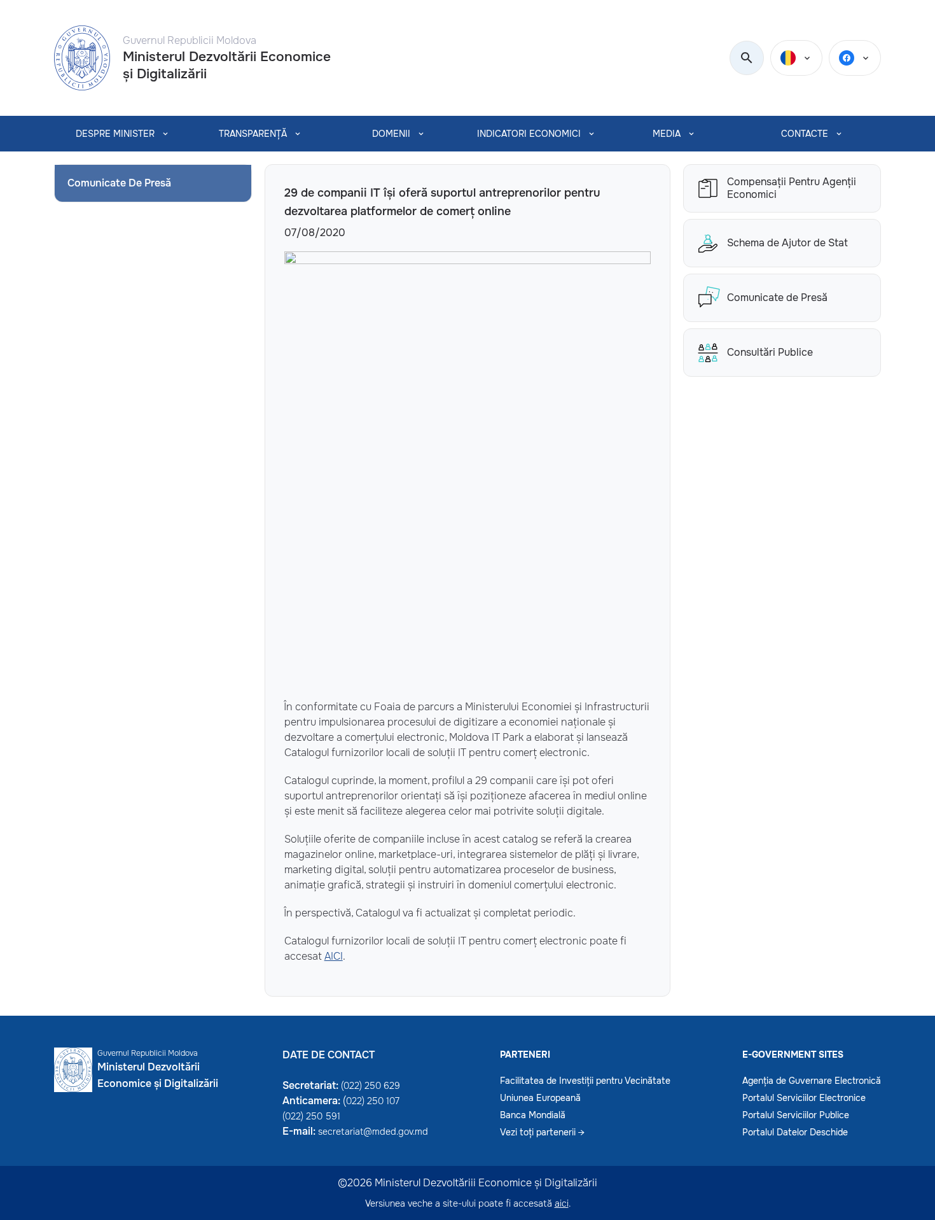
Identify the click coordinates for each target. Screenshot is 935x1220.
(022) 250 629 (370, 1085)
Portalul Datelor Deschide (795, 1132)
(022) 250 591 (311, 1116)
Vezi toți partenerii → (542, 1132)
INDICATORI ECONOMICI (529, 134)
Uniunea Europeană (540, 1098)
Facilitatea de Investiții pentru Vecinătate (585, 1081)
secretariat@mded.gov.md (373, 1131)
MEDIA (667, 134)
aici (562, 1203)
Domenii (391, 134)
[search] (746, 58)
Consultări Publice (770, 352)
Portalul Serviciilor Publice (795, 1115)
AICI (333, 956)
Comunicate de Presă (777, 297)
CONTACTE (804, 134)
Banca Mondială (532, 1115)
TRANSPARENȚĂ (253, 134)
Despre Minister (115, 134)
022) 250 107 (372, 1101)
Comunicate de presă (119, 183)
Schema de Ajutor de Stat (787, 242)
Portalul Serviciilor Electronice (804, 1098)
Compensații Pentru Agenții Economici (791, 188)
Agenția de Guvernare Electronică (811, 1081)
